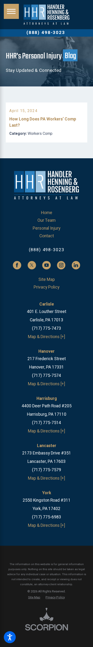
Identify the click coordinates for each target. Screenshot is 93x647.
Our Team (46, 220)
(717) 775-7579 (46, 470)
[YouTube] (46, 265)
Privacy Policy (46, 287)
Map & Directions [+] (46, 337)
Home (46, 213)
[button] (10, 637)
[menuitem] (46, 213)
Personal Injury (46, 228)
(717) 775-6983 (46, 517)
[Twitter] (32, 265)
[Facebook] (17, 265)
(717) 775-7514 (46, 423)
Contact (46, 236)
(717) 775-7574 (46, 376)
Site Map (46, 280)
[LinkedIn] (76, 265)
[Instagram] (61, 265)
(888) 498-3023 (45, 33)
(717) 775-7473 (46, 328)
